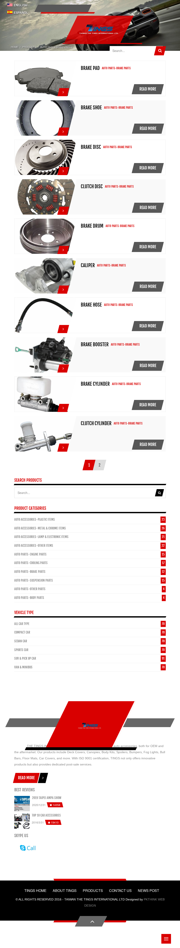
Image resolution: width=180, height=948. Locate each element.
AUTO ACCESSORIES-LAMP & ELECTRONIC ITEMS (41, 537)
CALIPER (88, 265)
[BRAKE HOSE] (63, 328)
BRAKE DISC (91, 147)
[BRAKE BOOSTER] (63, 367)
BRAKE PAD (90, 68)
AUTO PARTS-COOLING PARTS (31, 563)
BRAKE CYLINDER (95, 384)
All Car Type (21, 624)
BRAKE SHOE (91, 107)
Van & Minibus (23, 667)
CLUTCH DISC (92, 186)
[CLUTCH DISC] (63, 209)
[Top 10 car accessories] (22, 821)
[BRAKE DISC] (63, 170)
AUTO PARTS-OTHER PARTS (29, 589)
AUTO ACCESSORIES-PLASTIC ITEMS (34, 519)
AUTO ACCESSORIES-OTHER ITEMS (33, 545)
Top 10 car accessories (46, 815)
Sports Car (21, 650)
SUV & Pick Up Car (25, 658)
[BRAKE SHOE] (63, 130)
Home (14, 47)
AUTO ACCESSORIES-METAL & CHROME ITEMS (40, 528)
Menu (166, 939)
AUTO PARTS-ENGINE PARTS (30, 554)
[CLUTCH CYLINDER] (63, 446)
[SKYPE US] (26, 847)
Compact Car (22, 632)
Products (29, 47)
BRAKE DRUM (92, 226)
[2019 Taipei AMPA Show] (22, 803)
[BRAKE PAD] (63, 91)
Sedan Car (20, 641)
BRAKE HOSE (91, 305)
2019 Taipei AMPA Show (46, 798)
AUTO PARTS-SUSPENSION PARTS (33, 580)
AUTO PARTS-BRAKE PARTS (29, 571)
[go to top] (91, 921)
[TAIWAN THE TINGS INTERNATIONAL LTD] (89, 726)
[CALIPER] (63, 288)
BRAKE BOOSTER (95, 344)
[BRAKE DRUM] (63, 248)
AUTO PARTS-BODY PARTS (29, 598)
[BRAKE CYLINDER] (63, 406)
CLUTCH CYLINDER (96, 423)
